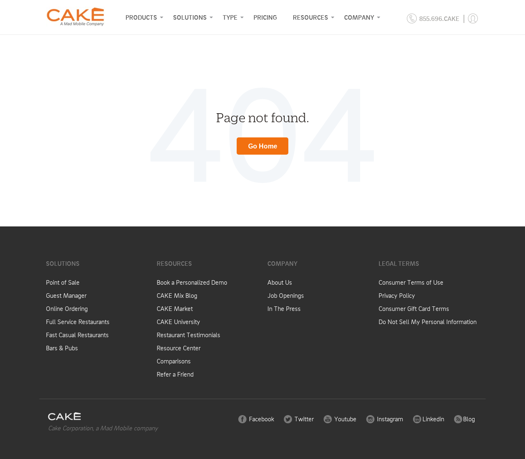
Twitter (303, 419)
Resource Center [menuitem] (179, 348)
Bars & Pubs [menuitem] (62, 348)
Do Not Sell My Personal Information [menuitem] (428, 321)
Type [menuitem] (230, 17)
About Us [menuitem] (279, 282)
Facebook (260, 419)
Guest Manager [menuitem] (66, 295)
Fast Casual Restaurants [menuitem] (77, 335)
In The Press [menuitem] (284, 308)
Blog (468, 419)
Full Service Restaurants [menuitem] (78, 321)
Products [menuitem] (141, 17)
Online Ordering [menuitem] (67, 308)
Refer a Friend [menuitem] (175, 374)
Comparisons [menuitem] (174, 361)
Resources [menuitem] (310, 17)
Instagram (389, 419)
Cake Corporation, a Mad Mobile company (103, 428)
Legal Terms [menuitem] (399, 263)
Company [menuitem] (359, 17)
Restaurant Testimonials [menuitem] (188, 335)
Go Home (262, 146)
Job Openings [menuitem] (285, 295)
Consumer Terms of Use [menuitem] (411, 282)
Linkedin (432, 419)
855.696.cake (439, 18)
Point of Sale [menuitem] (63, 282)
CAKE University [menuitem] (178, 321)
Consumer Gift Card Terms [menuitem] (414, 308)
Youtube (344, 419)
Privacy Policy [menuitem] (397, 295)
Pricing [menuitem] (265, 17)
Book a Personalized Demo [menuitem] (192, 282)
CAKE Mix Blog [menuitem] (177, 295)
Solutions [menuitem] (190, 17)
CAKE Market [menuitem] (175, 308)
